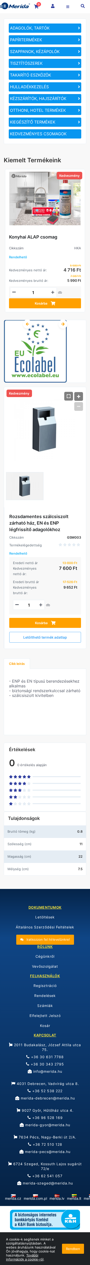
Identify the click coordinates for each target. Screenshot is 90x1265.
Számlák (45, 1005)
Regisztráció (45, 985)
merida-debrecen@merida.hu (47, 1098)
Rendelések (45, 995)
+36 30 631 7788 (47, 1057)
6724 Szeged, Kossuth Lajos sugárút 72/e (47, 1166)
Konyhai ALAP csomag (33, 237)
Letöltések (45, 917)
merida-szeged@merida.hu (47, 1183)
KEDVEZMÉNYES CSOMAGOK (38, 133)
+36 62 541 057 (46, 1176)
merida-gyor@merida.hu (47, 1125)
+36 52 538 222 (46, 1091)
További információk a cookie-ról (25, 1257)
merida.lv (57, 1198)
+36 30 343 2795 (47, 1064)
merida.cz (13, 1198)
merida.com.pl (35, 1198)
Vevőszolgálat (45, 966)
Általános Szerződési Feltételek (45, 927)
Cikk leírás (17, 664)
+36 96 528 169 (47, 1117)
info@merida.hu (47, 1071)
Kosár (45, 1025)
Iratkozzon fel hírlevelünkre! (48, 939)
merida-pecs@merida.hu (47, 1151)
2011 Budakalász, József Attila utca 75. (47, 1047)
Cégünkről (45, 956)
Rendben (73, 1249)
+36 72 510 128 (47, 1144)
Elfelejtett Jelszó (45, 1015)
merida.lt (74, 1198)
